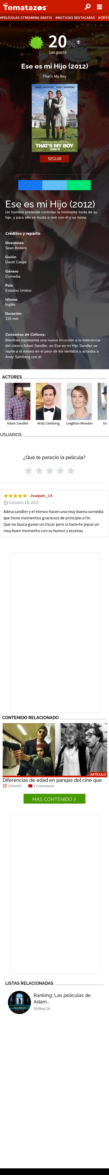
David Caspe (16, 262)
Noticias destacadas (76, 17)
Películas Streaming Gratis (27, 17)
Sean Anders (16, 248)
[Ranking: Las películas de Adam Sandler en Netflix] (19, 1002)
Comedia (12, 276)
